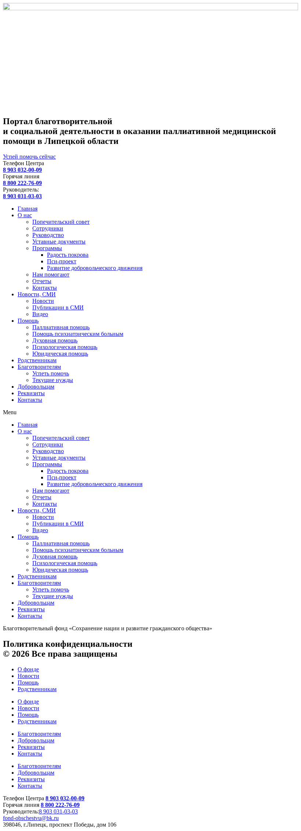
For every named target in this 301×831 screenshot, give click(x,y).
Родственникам (37, 360)
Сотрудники (47, 228)
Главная (27, 208)
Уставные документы (59, 241)
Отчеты (41, 281)
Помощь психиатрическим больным (77, 334)
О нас (25, 215)
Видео (40, 314)
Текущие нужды (52, 380)
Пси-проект (61, 261)
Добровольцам (36, 386)
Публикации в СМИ (58, 307)
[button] (150, 412)
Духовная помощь (54, 340)
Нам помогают (50, 274)
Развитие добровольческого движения (94, 268)
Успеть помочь (50, 373)
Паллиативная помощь (61, 327)
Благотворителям (39, 367)
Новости (43, 301)
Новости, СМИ (37, 294)
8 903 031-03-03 (58, 811)
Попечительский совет (61, 222)
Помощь (28, 321)
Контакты (44, 288)
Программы (47, 248)
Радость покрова (67, 255)
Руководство (48, 235)
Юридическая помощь (60, 353)
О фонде (28, 669)
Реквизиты (31, 393)
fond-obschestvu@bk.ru (31, 818)
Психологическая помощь (64, 347)
